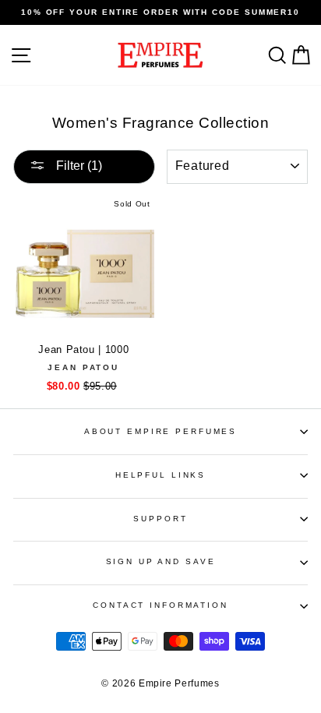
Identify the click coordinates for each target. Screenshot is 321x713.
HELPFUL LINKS (160, 475)
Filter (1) (77, 165)
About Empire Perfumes (160, 431)
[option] (160, 12)
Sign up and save (161, 561)
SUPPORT (160, 518)
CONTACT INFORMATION (160, 605)
